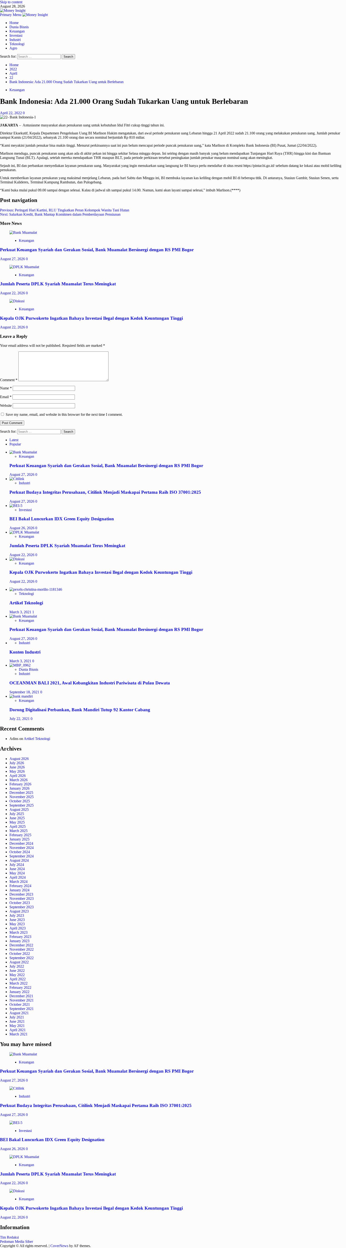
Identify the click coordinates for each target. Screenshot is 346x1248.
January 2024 (19, 890)
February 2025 (20, 835)
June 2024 (17, 869)
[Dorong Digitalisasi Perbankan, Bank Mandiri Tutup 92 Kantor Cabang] (21, 696)
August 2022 (19, 962)
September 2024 (21, 856)
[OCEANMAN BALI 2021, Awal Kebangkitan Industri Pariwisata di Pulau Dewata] (20, 665)
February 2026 (20, 784)
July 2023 (16, 915)
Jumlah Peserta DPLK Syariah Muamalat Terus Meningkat (58, 283)
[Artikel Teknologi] (35, 589)
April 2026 (17, 776)
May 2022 (17, 975)
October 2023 (19, 903)
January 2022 (19, 992)
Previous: (64, 210)
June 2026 (17, 767)
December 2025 (21, 793)
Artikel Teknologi (26, 602)
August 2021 (19, 1013)
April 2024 (17, 877)
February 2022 (20, 987)
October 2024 (19, 852)
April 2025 (17, 826)
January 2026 (19, 788)
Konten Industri (24, 652)
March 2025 (18, 831)
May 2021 (17, 1026)
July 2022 (16, 966)
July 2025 (16, 814)
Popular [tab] (15, 444)
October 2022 (19, 954)
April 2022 (17, 979)
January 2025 (19, 839)
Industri (15, 40)
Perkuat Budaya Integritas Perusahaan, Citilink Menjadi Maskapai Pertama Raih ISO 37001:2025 (105, 492)
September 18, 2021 (24, 692)
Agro (13, 48)
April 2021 (17, 1030)
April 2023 (17, 928)
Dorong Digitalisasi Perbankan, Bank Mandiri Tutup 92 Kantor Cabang (79, 709)
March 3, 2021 (20, 612)
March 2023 (18, 932)
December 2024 (21, 843)
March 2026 (18, 780)
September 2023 (21, 907)
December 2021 (21, 996)
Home (14, 23)
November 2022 (21, 949)
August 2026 (19, 759)
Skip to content (11, 2)
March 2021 (18, 1034)
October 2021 (19, 1004)
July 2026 (16, 763)
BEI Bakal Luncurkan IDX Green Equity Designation (61, 518)
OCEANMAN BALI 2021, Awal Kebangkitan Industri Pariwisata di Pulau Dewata (89, 682)
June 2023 (17, 920)
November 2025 (21, 797)
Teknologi (16, 44)
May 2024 (17, 873)
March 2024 (18, 882)
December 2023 (21, 894)
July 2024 (16, 865)
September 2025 (21, 805)
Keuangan (17, 31)
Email (6, 397)
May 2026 (17, 771)
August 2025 (19, 810)
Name (6, 388)
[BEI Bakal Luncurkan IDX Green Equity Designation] (15, 506)
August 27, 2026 (13, 259)
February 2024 (20, 886)
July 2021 (16, 1017)
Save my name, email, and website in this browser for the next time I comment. (64, 414)
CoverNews (59, 1246)
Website (6, 406)
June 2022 (17, 971)
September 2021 (21, 1009)
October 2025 (19, 801)
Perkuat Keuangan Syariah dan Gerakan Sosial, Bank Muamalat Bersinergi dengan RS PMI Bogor (97, 249)
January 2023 (19, 941)
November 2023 (21, 899)
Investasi (15, 35)
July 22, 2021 (20, 719)
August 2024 (19, 860)
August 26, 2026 (22, 528)
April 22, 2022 (11, 113)
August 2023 (19, 911)
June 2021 (17, 1021)
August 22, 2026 (13, 293)
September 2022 (21, 958)
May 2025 (17, 822)
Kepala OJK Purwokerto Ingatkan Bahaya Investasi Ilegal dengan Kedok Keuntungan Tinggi (91, 318)
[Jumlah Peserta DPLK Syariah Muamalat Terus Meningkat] (24, 267)
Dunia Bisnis (19, 27)
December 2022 (21, 945)
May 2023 (17, 924)
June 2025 (17, 818)
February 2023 (20, 937)
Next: (60, 214)
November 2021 (21, 1000)
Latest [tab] (13, 440)
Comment (8, 380)
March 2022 (18, 983)
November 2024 (21, 848)
